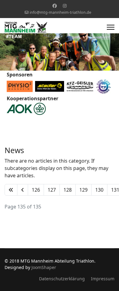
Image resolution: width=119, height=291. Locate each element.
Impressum (102, 279)
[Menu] (110, 27)
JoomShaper (43, 267)
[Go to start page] (11, 190)
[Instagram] (65, 6)
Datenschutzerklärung (62, 279)
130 (99, 189)
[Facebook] (54, 6)
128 (67, 189)
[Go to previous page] (22, 190)
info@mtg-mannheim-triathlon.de (60, 12)
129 (83, 189)
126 (36, 189)
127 (52, 189)
